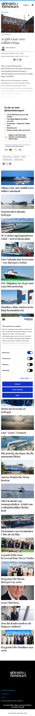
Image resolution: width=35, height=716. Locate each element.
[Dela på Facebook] (14, 59)
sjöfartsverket (18, 167)
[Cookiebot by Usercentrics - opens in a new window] (25, 319)
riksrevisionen (7, 164)
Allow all (17, 384)
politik (23, 164)
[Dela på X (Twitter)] (17, 59)
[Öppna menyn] (32, 5)
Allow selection (17, 389)
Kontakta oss (5, 701)
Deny (17, 395)
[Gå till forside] (12, 5)
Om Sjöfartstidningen (8, 697)
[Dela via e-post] (20, 59)
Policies (3, 704)
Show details (24, 378)
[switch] (30, 358)
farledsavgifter (7, 167)
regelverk (16, 164)
